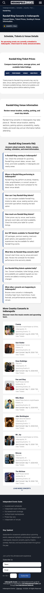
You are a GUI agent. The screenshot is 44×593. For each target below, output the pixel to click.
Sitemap (19, 588)
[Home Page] (22, 3)
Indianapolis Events (9, 8)
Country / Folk (28, 8)
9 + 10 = (5, 576)
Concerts (19, 8)
